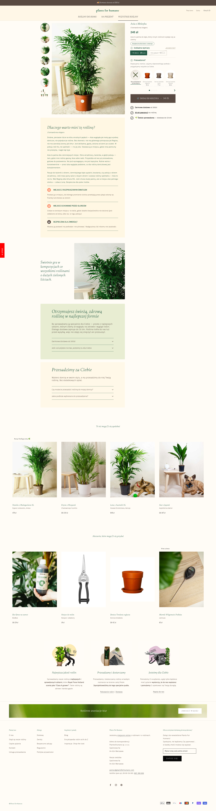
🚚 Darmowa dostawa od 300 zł (108, 3)
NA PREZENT (107, 17)
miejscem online (124, 735)
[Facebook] (110, 784)
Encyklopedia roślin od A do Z (76, 740)
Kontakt (12, 748)
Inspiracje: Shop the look (74, 744)
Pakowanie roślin (107, 692)
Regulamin (41, 748)
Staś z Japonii (164, 505)
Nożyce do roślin (67, 615)
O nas (11, 735)
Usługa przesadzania (17, 752)
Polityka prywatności (45, 752)
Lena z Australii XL (118, 505)
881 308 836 (139, 773)
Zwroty (39, 740)
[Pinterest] (121, 784)
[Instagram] (116, 784)
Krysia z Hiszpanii (68, 505)
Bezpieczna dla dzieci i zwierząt (142, 44)
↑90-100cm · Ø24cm (157, 53)
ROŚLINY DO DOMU (87, 17)
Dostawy (40, 735)
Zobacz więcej (190, 711)
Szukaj (198, 10)
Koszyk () (207, 10)
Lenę (63, 182)
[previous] (131, 90)
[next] (174, 90)
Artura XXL (71, 179)
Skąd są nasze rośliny (17, 740)
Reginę (59, 179)
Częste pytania (15, 744)
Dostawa (119, 692)
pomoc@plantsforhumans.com (121, 770)
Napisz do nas (158, 692)
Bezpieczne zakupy (44, 744)
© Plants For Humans (15, 803)
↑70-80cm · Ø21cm (139, 53)
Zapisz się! (172, 758)
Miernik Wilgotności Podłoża (170, 615)
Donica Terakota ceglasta (120, 615)
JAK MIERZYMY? (170, 48)
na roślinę (145, 113)
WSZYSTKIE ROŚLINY (128, 17)
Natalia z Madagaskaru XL (23, 505)
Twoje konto (189, 10)
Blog (66, 735)
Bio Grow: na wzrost (20, 615)
